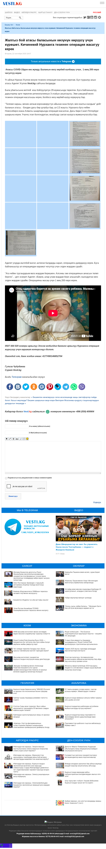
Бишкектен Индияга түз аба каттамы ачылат (30, 600)
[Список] (23, 438)
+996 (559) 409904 (84, 411)
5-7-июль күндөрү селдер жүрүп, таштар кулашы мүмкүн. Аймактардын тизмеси (80, 690)
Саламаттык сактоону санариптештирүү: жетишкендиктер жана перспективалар (81, 756)
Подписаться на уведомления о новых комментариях (30, 478)
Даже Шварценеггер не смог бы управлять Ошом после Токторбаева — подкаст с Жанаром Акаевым (77, 547)
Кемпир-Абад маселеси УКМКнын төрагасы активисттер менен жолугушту (30, 592)
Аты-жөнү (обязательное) (39, 426)
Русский (97, 12)
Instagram (96, 17)
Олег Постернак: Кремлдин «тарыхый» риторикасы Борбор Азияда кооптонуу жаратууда (28, 585)
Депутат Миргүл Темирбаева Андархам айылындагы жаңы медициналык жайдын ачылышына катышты (81, 749)
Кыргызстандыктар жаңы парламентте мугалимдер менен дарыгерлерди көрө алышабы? (80, 717)
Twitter (84, 17)
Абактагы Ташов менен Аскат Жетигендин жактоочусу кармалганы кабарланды (81, 582)
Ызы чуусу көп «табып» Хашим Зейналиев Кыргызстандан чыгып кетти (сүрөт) (81, 782)
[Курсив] (10, 438)
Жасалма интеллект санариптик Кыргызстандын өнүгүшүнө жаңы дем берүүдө (31, 658)
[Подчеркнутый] (13, 438)
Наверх (97, 502)
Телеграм (17, 377)
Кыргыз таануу (45, 12)
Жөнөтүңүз (13, 496)
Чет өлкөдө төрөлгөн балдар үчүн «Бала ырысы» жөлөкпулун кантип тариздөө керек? (31, 650)
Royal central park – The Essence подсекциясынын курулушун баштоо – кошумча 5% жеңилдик (83, 634)
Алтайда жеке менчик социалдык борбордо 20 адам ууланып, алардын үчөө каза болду (83, 590)
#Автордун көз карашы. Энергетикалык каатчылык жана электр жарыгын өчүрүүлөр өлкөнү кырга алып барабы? (30, 749)
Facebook (88, 17)
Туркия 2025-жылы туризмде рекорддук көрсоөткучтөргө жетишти (80, 650)
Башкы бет (9, 25)
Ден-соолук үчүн (62, 12)
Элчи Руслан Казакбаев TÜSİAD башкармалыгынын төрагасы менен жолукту (30, 609)
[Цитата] (20, 438)
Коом (18, 25)
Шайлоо (8, 12)
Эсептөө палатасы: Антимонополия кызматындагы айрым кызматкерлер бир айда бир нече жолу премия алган (83, 659)
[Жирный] (6, 438)
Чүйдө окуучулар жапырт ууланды (78, 598)
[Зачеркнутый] (16, 438)
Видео (17, 12)
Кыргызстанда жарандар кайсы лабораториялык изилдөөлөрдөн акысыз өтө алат (82, 774)
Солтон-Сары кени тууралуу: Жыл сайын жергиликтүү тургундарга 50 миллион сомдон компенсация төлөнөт (31, 708)
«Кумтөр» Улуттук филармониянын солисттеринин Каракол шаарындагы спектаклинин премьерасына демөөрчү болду (31, 725)
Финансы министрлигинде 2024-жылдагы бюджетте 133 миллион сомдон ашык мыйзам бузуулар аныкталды (83, 668)
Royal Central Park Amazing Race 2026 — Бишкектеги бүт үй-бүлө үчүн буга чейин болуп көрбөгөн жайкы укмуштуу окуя (31, 642)
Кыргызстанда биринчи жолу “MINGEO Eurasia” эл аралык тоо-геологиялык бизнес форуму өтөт (31, 691)
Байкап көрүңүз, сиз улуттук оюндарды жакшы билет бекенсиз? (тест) (83, 802)
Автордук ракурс (29, 12)
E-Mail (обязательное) (38, 433)
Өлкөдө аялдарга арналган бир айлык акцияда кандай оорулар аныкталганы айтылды (83, 765)
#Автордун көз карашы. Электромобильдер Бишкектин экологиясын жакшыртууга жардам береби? (31, 785)
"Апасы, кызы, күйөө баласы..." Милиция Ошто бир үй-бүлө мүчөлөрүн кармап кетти (83, 607)
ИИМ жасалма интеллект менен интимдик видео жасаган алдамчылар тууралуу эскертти (31, 633)
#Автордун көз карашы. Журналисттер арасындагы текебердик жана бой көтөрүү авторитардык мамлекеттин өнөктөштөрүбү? (31, 757)
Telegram (100, 17)
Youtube (92, 17)
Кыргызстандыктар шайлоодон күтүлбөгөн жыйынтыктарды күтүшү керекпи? (81, 707)
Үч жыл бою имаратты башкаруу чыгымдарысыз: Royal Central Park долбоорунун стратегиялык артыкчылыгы (81, 642)
